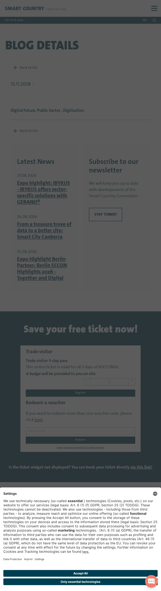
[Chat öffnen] (151, 581)
